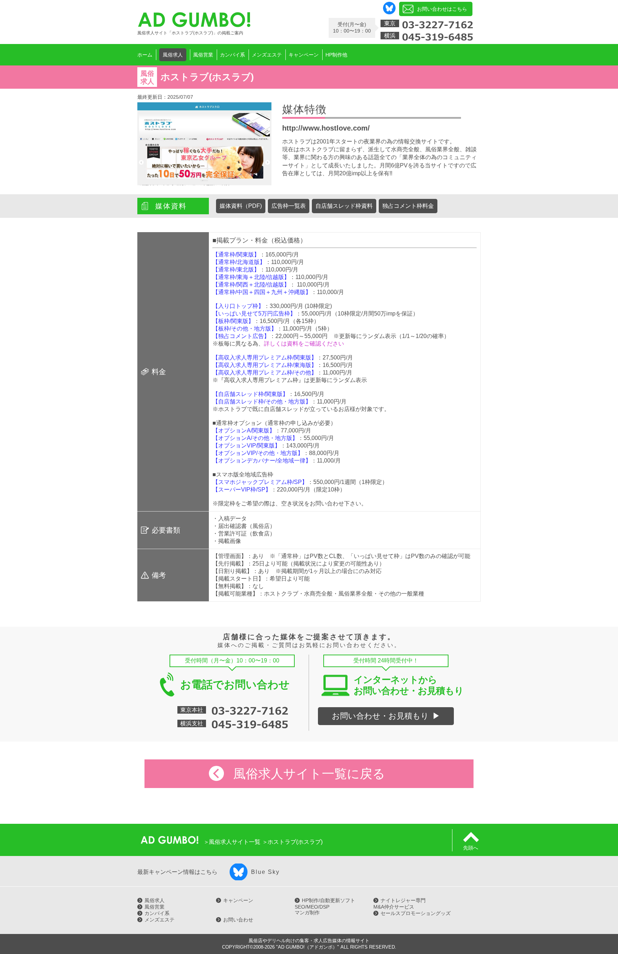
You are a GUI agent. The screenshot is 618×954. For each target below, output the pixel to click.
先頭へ (470, 848)
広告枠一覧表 (288, 206)
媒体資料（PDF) (241, 206)
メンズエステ (159, 920)
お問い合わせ (238, 920)
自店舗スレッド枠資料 (344, 206)
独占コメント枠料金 (408, 206)
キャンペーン (238, 900)
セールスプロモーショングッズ (416, 913)
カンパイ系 (157, 913)
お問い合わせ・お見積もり (380, 715)
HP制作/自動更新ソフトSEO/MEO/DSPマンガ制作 (325, 906)
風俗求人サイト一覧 (234, 842)
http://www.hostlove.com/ (326, 128)
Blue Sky (265, 872)
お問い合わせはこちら (442, 9)
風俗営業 (154, 907)
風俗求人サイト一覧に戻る (309, 774)
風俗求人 (154, 900)
